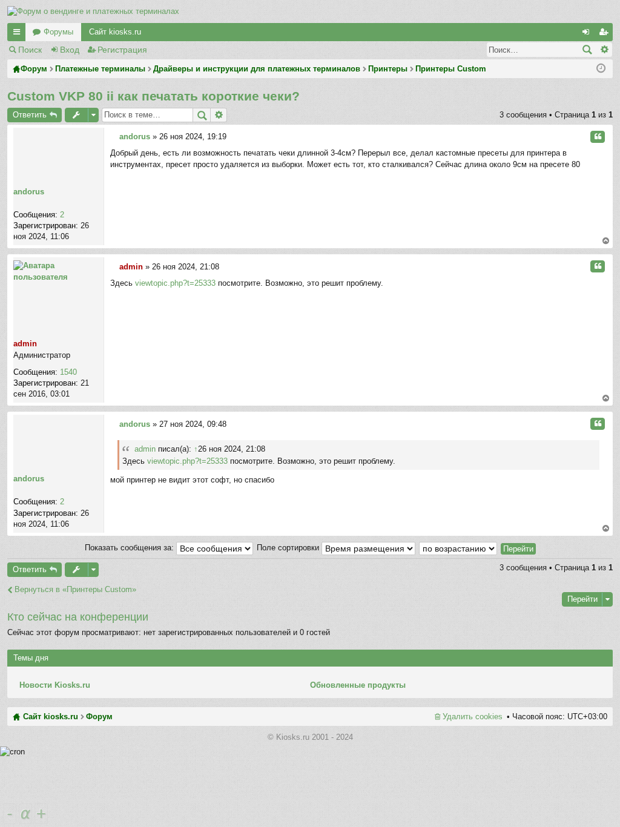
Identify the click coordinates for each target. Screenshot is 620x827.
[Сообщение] (113, 136)
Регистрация (122, 49)
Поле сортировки (289, 547)
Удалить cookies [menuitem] (473, 716)
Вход (69, 49)
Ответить (30, 114)
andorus (28, 191)
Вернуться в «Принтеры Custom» (75, 589)
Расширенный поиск (604, 49)
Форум (99, 716)
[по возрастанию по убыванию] (458, 547)
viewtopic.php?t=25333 (175, 283)
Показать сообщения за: (130, 547)
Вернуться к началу (605, 241)
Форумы (58, 31)
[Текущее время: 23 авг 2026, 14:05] (601, 68)
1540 (68, 372)
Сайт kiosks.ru (115, 31)
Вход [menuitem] (588, 34)
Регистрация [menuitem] (606, 34)
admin (25, 343)
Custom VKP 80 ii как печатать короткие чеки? (153, 96)
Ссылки (18, 34)
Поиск (30, 49)
